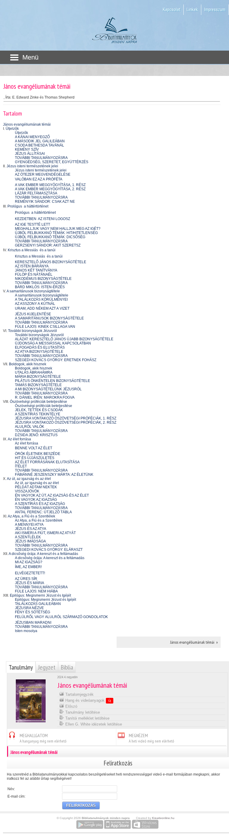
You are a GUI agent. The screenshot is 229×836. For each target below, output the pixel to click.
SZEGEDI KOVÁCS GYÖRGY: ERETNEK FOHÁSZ (55, 360)
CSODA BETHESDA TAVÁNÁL (39, 145)
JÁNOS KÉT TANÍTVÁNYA (36, 270)
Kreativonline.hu (163, 818)
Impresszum (214, 9)
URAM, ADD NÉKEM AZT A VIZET (42, 308)
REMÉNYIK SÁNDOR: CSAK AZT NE (45, 201)
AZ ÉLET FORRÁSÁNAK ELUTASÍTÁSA (47, 462)
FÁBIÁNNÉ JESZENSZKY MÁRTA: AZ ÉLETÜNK (54, 474)
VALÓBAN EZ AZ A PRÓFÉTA (38, 179)
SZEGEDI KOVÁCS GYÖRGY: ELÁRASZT (49, 550)
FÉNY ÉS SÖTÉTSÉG (32, 612)
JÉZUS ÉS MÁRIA (29, 583)
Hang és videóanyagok (87, 700)
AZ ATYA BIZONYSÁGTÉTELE (39, 352)
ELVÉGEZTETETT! (30, 573)
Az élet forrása (19, 439)
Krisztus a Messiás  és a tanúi (31, 250)
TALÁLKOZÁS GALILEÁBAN (38, 604)
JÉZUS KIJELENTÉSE (33, 314)
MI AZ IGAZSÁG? (28, 562)
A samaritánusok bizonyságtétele (33, 291)
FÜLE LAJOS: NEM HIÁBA (36, 591)
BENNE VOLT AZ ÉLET (33, 448)
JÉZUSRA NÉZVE (29, 608)
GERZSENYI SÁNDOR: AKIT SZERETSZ (48, 245)
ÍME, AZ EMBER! (28, 567)
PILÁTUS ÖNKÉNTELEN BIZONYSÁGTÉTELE (52, 381)
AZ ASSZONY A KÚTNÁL (35, 304)
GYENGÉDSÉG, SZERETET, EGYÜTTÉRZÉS (51, 162)
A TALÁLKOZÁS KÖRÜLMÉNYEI (41, 299)
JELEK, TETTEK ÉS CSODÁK (39, 410)
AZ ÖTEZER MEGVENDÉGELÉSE (42, 174)
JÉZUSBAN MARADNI (33, 622)
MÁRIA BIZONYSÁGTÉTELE (38, 377)
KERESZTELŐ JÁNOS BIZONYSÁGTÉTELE (50, 262)
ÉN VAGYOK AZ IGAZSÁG (36, 499)
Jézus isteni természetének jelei (32, 166)
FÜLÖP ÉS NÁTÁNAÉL (33, 274)
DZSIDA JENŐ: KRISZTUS (36, 435)
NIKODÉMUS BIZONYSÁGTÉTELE (43, 279)
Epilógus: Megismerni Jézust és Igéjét (40, 595)
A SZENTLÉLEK (28, 537)
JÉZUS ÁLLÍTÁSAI (30, 154)
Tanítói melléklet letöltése (86, 718)
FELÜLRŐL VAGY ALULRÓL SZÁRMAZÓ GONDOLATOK (61, 617)
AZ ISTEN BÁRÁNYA (32, 266)
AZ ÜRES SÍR (26, 579)
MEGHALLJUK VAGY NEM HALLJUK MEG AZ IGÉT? (57, 229)
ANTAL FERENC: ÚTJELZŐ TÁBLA (43, 512)
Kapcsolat (171, 9)
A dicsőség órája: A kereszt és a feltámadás (43, 554)
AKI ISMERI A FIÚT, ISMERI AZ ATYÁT (45, 533)
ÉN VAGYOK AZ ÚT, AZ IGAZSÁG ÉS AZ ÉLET (52, 495)
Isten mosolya (26, 631)
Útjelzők (12, 129)
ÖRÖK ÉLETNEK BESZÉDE (37, 454)
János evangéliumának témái (27, 124)
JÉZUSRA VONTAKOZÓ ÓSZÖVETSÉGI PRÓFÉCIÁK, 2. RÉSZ (65, 422)
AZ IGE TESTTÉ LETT (32, 224)
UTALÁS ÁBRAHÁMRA (33, 372)
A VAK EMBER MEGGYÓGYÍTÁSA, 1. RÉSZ (50, 185)
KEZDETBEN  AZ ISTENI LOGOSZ (42, 219)
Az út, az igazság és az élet (29, 479)
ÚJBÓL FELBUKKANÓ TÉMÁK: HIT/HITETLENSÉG (56, 233)
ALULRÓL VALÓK (29, 427)
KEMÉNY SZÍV (27, 149)
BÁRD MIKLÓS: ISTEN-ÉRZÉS (40, 287)
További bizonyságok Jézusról (32, 331)
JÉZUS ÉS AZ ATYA (30, 529)
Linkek (192, 9)
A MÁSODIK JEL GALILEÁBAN (40, 141)
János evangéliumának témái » (194, 642)
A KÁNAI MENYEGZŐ (32, 137)
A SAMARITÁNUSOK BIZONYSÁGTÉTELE (49, 318)
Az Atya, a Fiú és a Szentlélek (31, 516)
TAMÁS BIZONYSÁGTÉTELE (38, 385)
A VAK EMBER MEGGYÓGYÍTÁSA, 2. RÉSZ (50, 189)
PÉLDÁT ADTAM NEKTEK (36, 487)
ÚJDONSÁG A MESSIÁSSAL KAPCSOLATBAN (53, 343)
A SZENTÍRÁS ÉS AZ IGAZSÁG (40, 504)
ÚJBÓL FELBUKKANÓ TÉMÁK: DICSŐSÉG (50, 237)
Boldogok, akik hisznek (27, 364)
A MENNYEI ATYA (29, 524)
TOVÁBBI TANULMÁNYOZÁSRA (41, 158)
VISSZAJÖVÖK (27, 491)
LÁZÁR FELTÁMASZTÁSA (36, 193)
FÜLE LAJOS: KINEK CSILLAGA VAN (45, 327)
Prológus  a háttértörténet (27, 206)
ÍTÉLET (21, 466)
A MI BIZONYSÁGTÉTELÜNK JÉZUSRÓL (48, 389)
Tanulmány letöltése (82, 712)
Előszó (70, 706)
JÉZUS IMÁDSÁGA (30, 541)
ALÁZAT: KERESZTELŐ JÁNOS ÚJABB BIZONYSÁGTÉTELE (64, 339)
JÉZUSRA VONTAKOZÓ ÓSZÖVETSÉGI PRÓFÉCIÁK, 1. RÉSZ (65, 418)
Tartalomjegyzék (79, 694)
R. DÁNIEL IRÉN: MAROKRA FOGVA (45, 397)
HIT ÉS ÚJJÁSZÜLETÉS (34, 458)
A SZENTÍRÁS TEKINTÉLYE (37, 414)
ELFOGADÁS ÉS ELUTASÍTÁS (40, 347)
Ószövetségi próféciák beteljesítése (38, 402)
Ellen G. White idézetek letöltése (93, 724)
